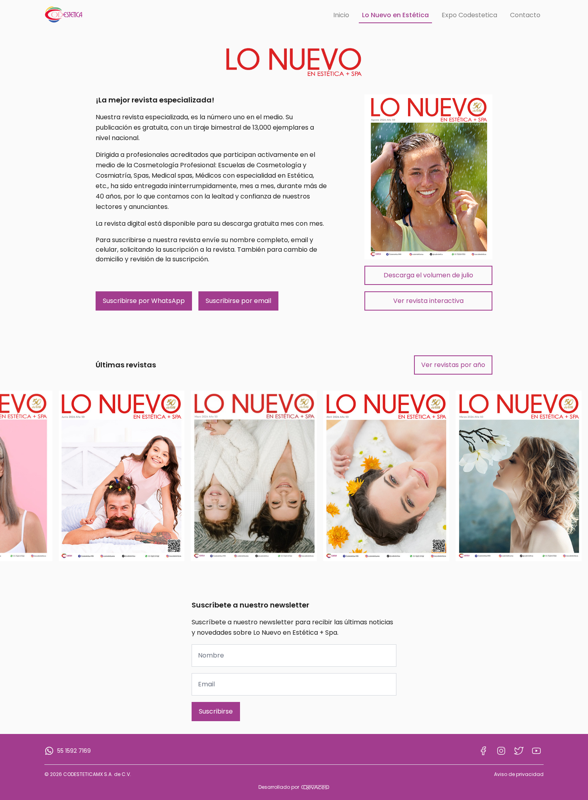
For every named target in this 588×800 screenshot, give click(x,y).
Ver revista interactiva (428, 300)
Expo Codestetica (469, 15)
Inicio (341, 15)
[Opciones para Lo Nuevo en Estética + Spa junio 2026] (122, 476)
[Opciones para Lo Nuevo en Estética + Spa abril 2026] (386, 476)
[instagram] (501, 751)
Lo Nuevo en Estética (395, 15)
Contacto (525, 15)
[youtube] (536, 751)
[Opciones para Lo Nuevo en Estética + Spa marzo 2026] (519, 476)
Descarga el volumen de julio (428, 275)
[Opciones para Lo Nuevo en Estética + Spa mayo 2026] (254, 476)
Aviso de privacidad (519, 774)
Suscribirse (216, 711)
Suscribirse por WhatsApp (144, 300)
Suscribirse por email (238, 300)
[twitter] (519, 751)
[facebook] (483, 751)
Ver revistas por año (453, 364)
